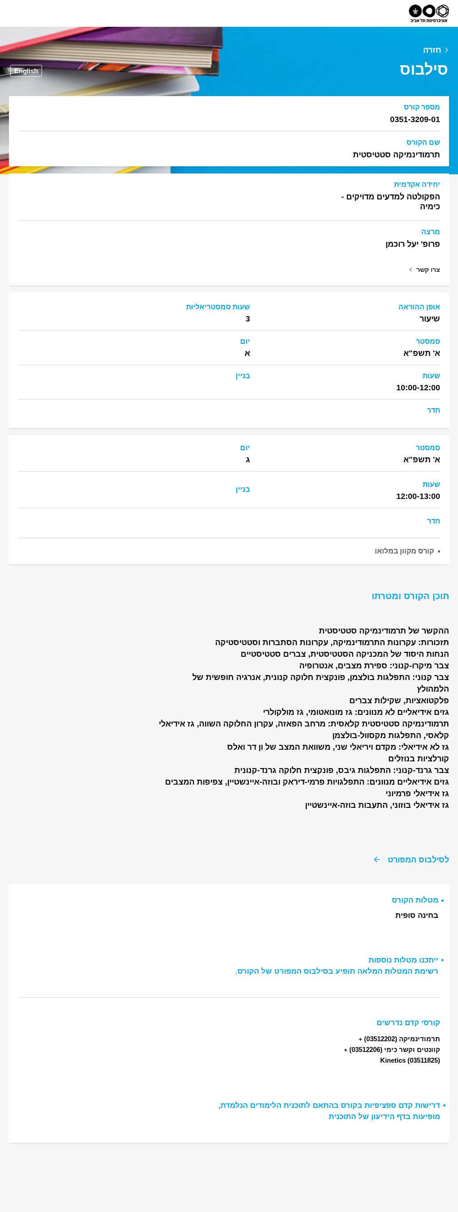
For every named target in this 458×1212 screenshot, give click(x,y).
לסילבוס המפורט (418, 859)
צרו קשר (428, 269)
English (26, 71)
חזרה (432, 50)
